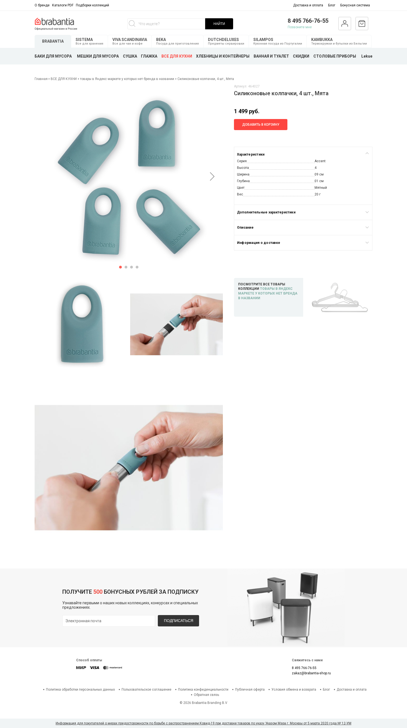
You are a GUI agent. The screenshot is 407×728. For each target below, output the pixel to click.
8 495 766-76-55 (308, 20)
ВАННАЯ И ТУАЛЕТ (271, 56)
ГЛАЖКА (149, 56)
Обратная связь (206, 695)
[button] (120, 267)
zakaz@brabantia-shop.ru (311, 673)
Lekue (366, 56)
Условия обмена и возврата (293, 689)
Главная (41, 79)
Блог (331, 5)
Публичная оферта (250, 689)
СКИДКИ (301, 56)
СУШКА (130, 56)
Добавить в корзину (260, 125)
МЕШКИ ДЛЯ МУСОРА (98, 56)
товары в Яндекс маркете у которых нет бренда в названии (127, 79)
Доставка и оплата (308, 5)
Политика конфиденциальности (203, 689)
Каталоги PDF (62, 5)
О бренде (42, 5)
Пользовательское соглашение (146, 689)
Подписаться (178, 620)
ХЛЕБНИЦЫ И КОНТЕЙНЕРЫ (222, 56)
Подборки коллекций (92, 5)
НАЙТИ (219, 24)
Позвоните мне (300, 27)
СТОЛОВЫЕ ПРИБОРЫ (334, 56)
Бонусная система (355, 5)
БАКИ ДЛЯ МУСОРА (53, 56)
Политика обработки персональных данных (80, 689)
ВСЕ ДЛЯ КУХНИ (176, 56)
